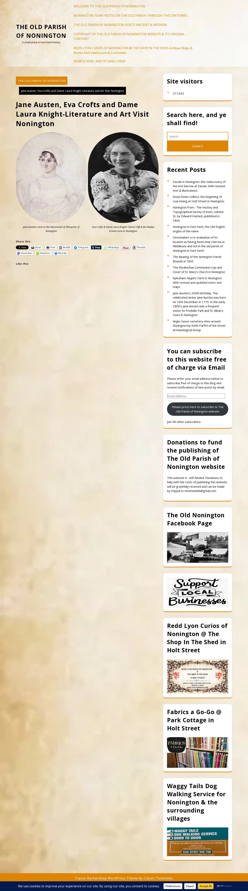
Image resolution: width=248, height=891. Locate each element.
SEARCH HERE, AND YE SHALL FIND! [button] (99, 61)
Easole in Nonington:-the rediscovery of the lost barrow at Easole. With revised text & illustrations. (199, 186)
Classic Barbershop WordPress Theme (107, 878)
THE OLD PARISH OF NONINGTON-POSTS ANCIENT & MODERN (120, 25)
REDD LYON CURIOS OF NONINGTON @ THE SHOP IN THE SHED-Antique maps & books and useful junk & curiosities (133, 50)
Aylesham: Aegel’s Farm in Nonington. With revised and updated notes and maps (197, 282)
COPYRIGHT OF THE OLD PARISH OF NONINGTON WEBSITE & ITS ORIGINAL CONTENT (129, 36)
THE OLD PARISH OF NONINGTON (41, 81)
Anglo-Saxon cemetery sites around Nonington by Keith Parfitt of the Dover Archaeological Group (199, 325)
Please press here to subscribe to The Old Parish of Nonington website (198, 409)
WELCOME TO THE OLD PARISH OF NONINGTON (109, 6)
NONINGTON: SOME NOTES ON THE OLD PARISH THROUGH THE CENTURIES (130, 15)
